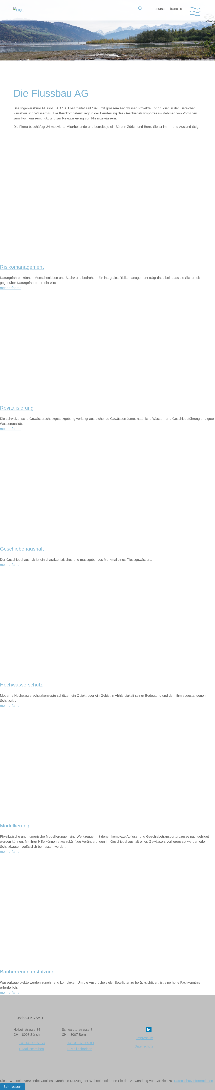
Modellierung (14, 825)
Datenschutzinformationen (193, 1081)
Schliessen (13, 1087)
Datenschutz (144, 1046)
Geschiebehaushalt (22, 549)
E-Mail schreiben (31, 1049)
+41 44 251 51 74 (32, 1043)
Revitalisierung (17, 408)
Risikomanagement (22, 267)
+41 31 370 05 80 (80, 1043)
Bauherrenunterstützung (27, 971)
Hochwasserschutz (21, 684)
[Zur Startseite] (18, 12)
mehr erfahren (10, 288)
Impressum (144, 1038)
